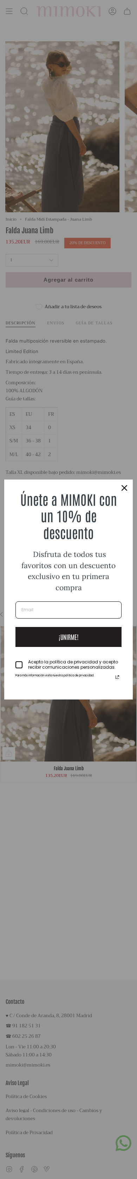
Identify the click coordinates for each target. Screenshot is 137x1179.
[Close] (124, 488)
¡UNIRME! (69, 637)
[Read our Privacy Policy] (117, 677)
